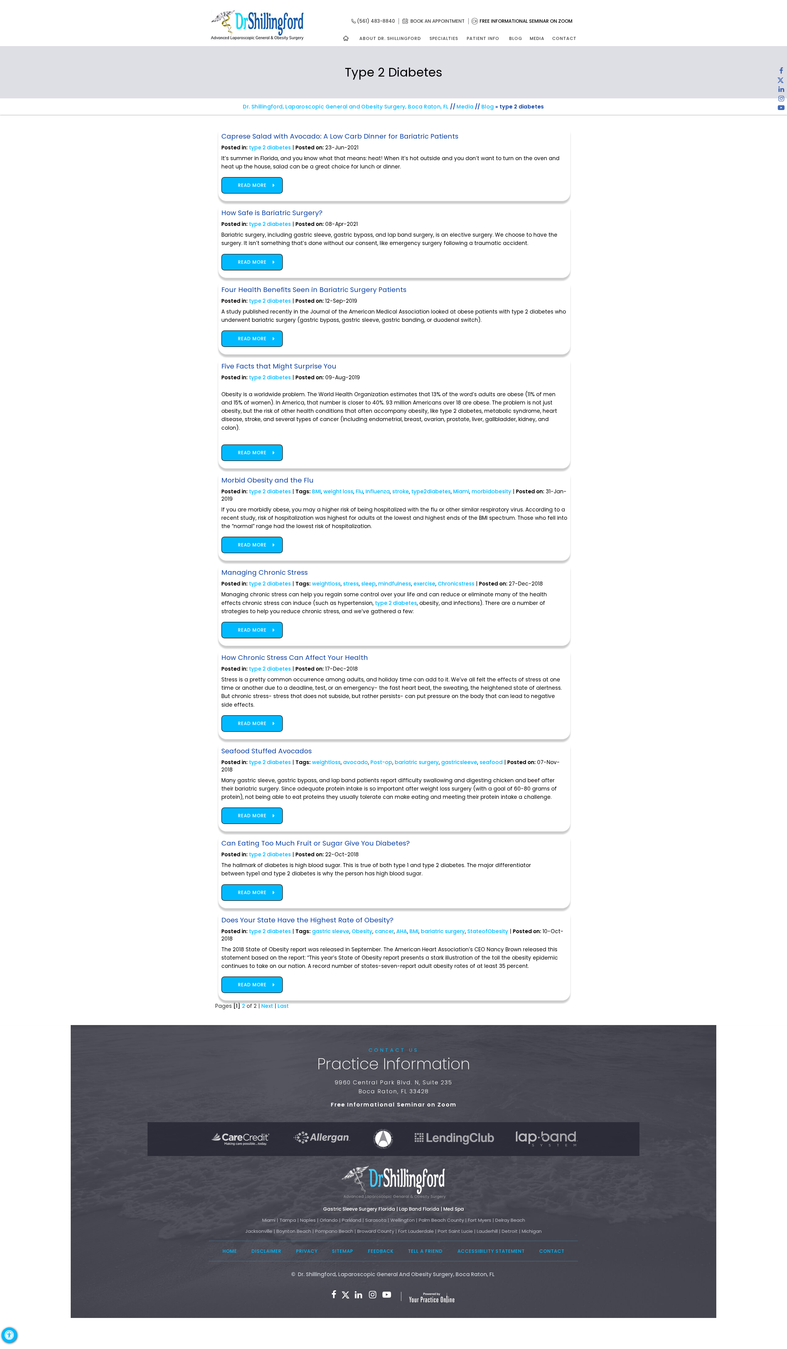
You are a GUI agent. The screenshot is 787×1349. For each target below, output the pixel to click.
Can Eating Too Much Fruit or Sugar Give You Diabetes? (315, 843)
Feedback (381, 1251)
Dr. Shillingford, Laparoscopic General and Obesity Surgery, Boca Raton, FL (346, 106)
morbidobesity (491, 491)
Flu (359, 491)
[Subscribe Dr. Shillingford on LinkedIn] (781, 90)
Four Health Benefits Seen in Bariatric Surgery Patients (313, 289)
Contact (564, 38)
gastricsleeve (459, 762)
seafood (491, 762)
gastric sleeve (330, 931)
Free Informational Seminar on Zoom (526, 21)
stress (351, 583)
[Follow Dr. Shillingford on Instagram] (781, 100)
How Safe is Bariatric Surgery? (271, 213)
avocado (355, 762)
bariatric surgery (417, 762)
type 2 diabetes (270, 147)
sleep (368, 583)
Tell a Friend (425, 1251)
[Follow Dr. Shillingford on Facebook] (781, 72)
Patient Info (483, 38)
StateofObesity (487, 931)
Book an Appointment (437, 21)
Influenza (378, 491)
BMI (316, 491)
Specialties (443, 38)
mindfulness (394, 583)
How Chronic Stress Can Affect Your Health (294, 657)
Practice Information (393, 1064)
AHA (401, 931)
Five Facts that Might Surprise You (278, 366)
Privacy (307, 1251)
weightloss (326, 583)
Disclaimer (266, 1251)
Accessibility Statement (491, 1251)
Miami (461, 491)
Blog (515, 38)
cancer (384, 931)
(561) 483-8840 (376, 21)
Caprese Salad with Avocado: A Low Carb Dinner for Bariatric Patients (339, 136)
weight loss (338, 491)
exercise (424, 583)
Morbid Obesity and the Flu (267, 480)
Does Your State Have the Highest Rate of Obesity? (307, 920)
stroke (400, 491)
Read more (252, 185)
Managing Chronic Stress (264, 572)
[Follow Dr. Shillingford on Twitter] (780, 81)
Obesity (362, 931)
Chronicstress (456, 583)
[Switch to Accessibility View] (9, 1335)
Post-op (381, 762)
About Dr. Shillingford (390, 38)
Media (537, 38)
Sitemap (342, 1251)
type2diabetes (431, 491)
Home (230, 1251)
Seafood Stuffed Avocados (266, 751)
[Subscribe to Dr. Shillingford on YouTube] (781, 109)
